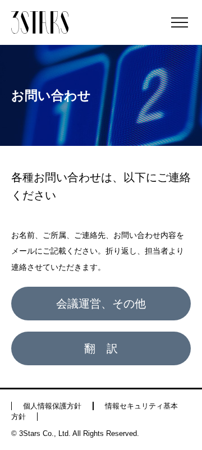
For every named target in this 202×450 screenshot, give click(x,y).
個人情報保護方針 (52, 406)
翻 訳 (101, 348)
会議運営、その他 (101, 303)
